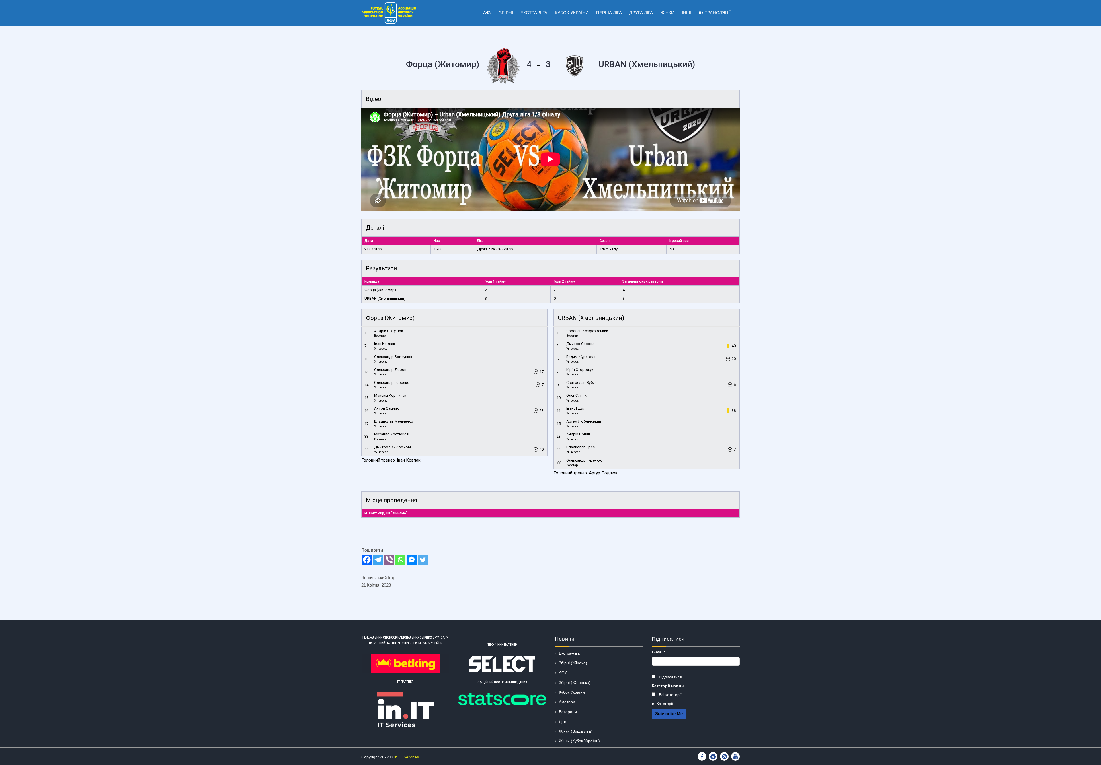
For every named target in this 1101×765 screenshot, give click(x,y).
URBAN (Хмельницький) (384, 298)
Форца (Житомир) (380, 290)
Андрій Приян (578, 434)
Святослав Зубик (581, 382)
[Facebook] (367, 560)
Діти (562, 721)
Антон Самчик (386, 408)
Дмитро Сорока (580, 344)
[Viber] (389, 560)
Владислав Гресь (581, 447)
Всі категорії (670, 694)
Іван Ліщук (575, 408)
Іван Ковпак (384, 344)
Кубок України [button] (572, 12)
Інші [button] (686, 12)
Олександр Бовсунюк (393, 357)
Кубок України (572, 692)
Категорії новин (668, 686)
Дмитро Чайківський (392, 447)
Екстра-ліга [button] (533, 12)
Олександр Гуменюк (584, 460)
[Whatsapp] (400, 560)
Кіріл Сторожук (580, 369)
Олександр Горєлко (391, 382)
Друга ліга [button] (641, 12)
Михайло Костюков (391, 434)
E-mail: (658, 652)
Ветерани (568, 711)
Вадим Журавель (581, 357)
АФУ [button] (487, 12)
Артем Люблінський (583, 421)
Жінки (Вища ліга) (575, 731)
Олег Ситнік (576, 395)
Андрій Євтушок (388, 331)
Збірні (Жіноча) (573, 663)
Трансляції (718, 12)
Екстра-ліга (569, 653)
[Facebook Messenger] (412, 560)
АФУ (563, 672)
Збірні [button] (506, 12)
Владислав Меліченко (393, 421)
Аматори (567, 702)
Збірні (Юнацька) (575, 682)
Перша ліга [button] (609, 12)
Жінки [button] (667, 12)
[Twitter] (423, 560)
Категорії (665, 703)
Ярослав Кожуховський (587, 331)
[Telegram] (378, 560)
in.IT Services (406, 757)
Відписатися (670, 677)
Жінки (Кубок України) (579, 741)
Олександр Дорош (390, 369)
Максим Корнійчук (390, 395)
